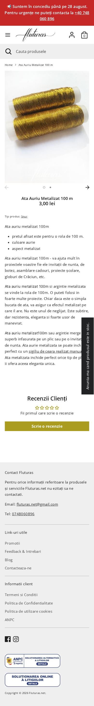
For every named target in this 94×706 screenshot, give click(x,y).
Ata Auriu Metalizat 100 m (36, 65)
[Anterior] (6, 187)
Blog (9, 559)
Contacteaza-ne (18, 568)
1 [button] (44, 187)
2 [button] (50, 187)
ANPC (9, 619)
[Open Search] (8, 51)
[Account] (72, 33)
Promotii (12, 543)
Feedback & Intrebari (23, 551)
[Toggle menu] (8, 35)
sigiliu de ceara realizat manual (56, 351)
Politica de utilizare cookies (28, 611)
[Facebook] (8, 639)
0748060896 (23, 513)
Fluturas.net (37, 693)
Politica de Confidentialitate (29, 603)
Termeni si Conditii (21, 594)
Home (9, 65)
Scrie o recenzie (47, 426)
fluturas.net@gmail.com (37, 504)
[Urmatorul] (87, 187)
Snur (24, 216)
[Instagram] (16, 639)
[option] (47, 127)
